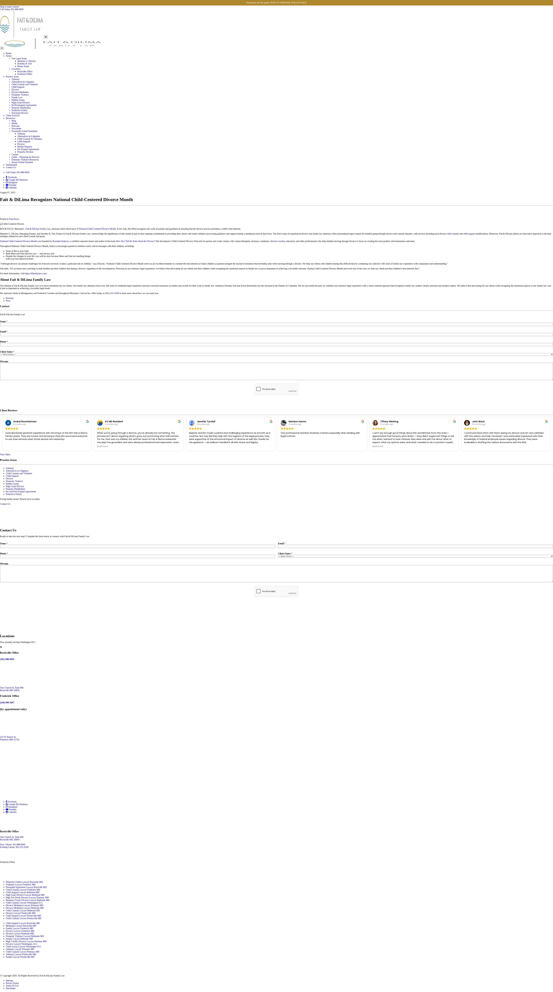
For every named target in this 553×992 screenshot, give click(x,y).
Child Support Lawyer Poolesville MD (23, 915)
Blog (14, 120)
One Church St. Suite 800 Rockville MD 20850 (11, 689)
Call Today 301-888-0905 (17, 172)
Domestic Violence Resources (25, 159)
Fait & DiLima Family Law (38, 229)
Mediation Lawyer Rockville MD (21, 926)
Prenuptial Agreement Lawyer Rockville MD (26, 887)
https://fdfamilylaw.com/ (36, 273)
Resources (10, 118)
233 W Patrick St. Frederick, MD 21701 (10, 868)
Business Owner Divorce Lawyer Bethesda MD (28, 900)
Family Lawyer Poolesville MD (20, 957)
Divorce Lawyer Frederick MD (20, 931)
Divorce (15, 89)
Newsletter (16, 128)
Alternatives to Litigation (23, 82)
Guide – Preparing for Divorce (25, 157)
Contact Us (11, 167)
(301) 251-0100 (112, 293)
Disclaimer (11, 988)
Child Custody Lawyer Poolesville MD (23, 918)
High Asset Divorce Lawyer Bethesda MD (25, 895)
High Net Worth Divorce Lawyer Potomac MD (27, 897)
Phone (4, 341)
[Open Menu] (46, 36)
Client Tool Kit (12, 115)
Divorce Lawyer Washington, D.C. (22, 944)
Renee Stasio (23, 66)
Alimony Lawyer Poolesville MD (21, 954)
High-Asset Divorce (21, 102)
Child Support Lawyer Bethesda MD (22, 892)
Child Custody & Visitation (29, 139)
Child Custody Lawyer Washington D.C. (24, 902)
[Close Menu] (2, 48)
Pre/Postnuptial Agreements (24, 105)
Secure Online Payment (22, 162)
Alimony (16, 79)
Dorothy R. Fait (24, 63)
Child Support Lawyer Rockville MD (23, 923)
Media (14, 123)
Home (8, 53)
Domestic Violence (20, 95)
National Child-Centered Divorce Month (97, 229)
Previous (10, 298)
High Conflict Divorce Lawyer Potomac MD (26, 941)
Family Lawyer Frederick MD (19, 928)
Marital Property (24, 146)
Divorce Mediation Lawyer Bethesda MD (25, 908)
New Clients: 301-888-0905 (12, 844)
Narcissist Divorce (20, 113)
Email (3, 331)
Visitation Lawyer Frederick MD (21, 884)
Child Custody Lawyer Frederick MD (23, 890)
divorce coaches (277, 241)
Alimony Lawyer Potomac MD (20, 949)
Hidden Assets (18, 100)
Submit (277, 402)
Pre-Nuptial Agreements (28, 149)
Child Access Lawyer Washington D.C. (24, 946)
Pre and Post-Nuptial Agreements (21, 491)
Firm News (14, 219)
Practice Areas (12, 76)
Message (4, 361)
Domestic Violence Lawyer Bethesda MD (25, 936)
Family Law (17, 97)
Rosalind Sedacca (61, 241)
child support (469, 233)
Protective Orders (19, 110)
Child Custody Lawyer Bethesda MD (23, 910)
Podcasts (15, 126)
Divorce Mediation (20, 92)
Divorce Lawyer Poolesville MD (21, 913)
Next (8, 300)
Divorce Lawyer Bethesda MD (20, 933)
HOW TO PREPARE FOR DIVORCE (288, 2)
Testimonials (11, 165)
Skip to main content (9, 6)
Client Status (7, 352)
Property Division (25, 152)
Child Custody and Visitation (25, 84)
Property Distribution (21, 108)
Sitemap (9, 980)
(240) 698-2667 (7, 874)
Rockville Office (24, 71)
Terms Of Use (12, 986)
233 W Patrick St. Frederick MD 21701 (9, 738)
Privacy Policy (12, 983)
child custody (453, 233)
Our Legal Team (19, 58)
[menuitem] (279, 53)
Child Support (18, 87)
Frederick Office (24, 74)
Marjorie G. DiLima (26, 61)
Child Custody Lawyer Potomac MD (22, 951)
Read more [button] (102, 446)
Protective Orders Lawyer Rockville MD (24, 882)
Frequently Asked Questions (24, 131)
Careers (15, 154)
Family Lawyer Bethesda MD (19, 939)
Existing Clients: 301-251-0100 (14, 847)
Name (3, 321)
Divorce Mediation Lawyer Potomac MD (24, 905)
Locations (16, 69)
